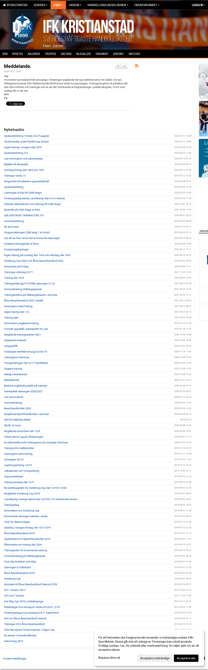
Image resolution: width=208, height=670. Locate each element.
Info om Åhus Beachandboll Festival (25, 618)
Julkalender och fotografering (21, 470)
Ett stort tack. (12, 226)
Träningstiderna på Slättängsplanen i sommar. (31, 294)
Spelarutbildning (13, 187)
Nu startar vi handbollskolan (20, 635)
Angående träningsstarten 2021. (22, 334)
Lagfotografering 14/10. (18, 465)
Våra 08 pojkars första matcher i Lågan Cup (29, 629)
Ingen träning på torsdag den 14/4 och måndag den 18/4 (37, 255)
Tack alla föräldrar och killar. (20, 561)
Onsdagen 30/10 (14, 459)
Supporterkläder (13, 476)
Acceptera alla (186, 658)
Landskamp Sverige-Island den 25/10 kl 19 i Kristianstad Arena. (41, 499)
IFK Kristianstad (16, 5)
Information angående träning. (21, 323)
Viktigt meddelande (15, 374)
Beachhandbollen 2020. (17, 408)
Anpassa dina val (109, 657)
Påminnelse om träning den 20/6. (23, 544)
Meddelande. (17, 66)
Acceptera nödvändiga (154, 658)
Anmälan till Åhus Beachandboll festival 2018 (30, 584)
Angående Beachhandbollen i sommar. (26, 414)
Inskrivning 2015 (13, 641)
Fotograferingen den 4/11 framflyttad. (26, 362)
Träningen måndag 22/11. (19, 272)
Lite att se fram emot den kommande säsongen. (32, 238)
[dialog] (149, 647)
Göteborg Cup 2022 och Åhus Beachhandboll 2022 (33, 260)
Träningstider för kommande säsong (25, 550)
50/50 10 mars (12, 425)
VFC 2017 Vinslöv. (14, 595)
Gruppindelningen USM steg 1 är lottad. (27, 232)
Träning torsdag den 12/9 (19, 482)
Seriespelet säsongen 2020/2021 (23, 391)
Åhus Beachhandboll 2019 (19, 533)
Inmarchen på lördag (16, 266)
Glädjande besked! (15, 340)
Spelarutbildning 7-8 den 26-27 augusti (26, 135)
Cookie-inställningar (14, 658)
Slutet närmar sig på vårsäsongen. (24, 436)
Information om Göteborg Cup (21, 510)
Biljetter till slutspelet (16, 164)
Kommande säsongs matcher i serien (26, 516)
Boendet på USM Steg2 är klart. (22, 209)
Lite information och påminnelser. (23, 158)
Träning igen (11, 317)
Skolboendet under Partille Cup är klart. (26, 141)
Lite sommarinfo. (14, 397)
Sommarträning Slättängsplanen (23, 289)
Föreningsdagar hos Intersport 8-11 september (31, 612)
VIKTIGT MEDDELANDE (17, 419)
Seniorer (39, 5)
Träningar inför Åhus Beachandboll (24, 624)
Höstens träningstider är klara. (21, 243)
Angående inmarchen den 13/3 (22, 431)
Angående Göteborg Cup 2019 (22, 493)
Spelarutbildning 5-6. (16, 152)
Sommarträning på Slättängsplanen (25, 555)
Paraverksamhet (145, 5)
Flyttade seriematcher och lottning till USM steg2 (32, 204)
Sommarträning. (13, 402)
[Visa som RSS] (137, 66)
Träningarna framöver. (16, 357)
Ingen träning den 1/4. (16, 311)
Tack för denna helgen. (17, 521)
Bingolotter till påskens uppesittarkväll (26, 181)
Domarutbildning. (14, 221)
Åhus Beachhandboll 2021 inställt (23, 300)
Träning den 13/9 (14, 277)
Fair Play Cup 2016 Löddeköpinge (23, 601)
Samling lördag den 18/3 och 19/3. (24, 170)
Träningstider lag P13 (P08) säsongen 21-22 (29, 283)
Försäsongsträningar (16, 249)
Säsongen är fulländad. (17, 567)
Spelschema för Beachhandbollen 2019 (27, 538)
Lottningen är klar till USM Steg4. (23, 192)
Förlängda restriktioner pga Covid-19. (26, 351)
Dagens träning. (13, 368)
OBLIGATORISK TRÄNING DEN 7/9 (23, 215)
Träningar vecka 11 (15, 175)
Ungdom (74, 5)
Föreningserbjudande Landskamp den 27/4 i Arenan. (35, 198)
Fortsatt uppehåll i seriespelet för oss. (26, 328)
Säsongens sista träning (18, 306)
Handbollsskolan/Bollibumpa (107, 5)
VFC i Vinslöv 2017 (14, 590)
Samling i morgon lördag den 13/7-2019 (27, 527)
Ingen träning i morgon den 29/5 (22, 147)
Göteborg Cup (12, 578)
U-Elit (57, 5)
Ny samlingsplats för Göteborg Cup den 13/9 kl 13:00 (35, 487)
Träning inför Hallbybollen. (19, 448)
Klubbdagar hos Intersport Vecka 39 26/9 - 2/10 (32, 607)
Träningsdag (11, 504)
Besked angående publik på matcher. (26, 385)
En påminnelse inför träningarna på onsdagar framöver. (36, 442)
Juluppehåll (11, 345)
